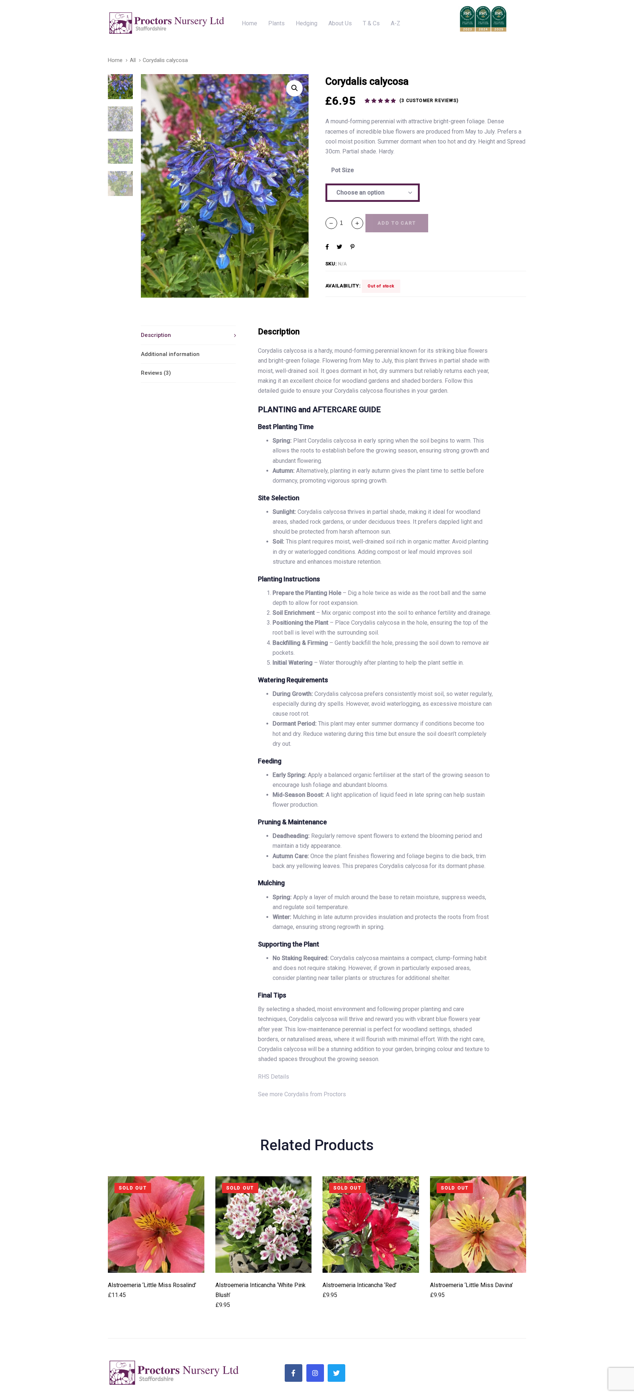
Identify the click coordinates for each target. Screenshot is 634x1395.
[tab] (188, 335)
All (133, 60)
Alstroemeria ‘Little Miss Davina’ (471, 1285)
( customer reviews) (429, 100)
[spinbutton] (344, 223)
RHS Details (273, 1076)
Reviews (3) (156, 373)
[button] (357, 223)
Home (115, 60)
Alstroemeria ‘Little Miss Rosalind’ (152, 1285)
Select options (156, 1262)
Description (156, 335)
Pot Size (342, 170)
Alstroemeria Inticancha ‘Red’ (360, 1285)
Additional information (170, 354)
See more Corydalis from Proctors (302, 1094)
